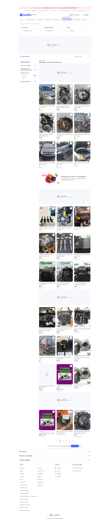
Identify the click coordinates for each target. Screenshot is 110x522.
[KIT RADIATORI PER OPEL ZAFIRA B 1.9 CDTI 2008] (47, 275)
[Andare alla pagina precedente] (56, 440)
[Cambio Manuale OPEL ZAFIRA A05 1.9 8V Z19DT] (65, 126)
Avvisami (76, 446)
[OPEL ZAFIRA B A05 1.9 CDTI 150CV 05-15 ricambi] (82, 126)
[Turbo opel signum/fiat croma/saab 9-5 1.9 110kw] (82, 349)
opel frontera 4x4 (56, 19)
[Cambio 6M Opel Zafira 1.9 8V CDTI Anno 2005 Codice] (65, 423)
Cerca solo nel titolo (26, 65)
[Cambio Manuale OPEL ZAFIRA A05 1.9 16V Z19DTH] (82, 97)
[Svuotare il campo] (41, 30)
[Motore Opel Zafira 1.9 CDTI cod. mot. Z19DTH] (65, 219)
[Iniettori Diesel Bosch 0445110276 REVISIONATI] (47, 377)
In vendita (24, 75)
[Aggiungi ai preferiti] (53, 86)
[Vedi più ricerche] (89, 19)
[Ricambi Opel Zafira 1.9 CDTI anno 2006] (82, 154)
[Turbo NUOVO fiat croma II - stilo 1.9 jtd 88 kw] (65, 377)
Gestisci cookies (23, 485)
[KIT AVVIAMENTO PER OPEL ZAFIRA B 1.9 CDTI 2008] (82, 275)
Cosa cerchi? (24, 27)
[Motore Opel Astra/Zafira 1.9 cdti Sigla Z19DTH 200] (65, 320)
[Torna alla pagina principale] (28, 15)
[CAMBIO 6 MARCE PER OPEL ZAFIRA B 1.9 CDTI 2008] (65, 275)
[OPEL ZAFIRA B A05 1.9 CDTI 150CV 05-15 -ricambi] (65, 154)
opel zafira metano (31, 19)
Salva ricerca (26, 56)
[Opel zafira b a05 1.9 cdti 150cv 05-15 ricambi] (47, 349)
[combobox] (32, 30)
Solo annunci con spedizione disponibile (26, 69)
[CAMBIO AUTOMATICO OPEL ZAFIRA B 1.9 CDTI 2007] (47, 246)
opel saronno (85, 19)
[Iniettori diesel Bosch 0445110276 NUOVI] (47, 219)
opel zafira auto (40, 19)
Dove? (68, 27)
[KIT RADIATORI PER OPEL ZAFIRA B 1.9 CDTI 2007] (82, 246)
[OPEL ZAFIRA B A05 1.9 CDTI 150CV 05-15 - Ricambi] (47, 154)
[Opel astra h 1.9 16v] (82, 377)
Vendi (87, 15)
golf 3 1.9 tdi (48, 19)
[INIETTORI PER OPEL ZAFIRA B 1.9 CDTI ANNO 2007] (65, 246)
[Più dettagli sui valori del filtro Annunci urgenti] (30, 81)
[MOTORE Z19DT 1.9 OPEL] (82, 219)
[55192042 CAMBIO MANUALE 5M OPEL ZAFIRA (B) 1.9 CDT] (82, 423)
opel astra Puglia (77, 19)
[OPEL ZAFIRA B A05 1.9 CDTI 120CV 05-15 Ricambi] (47, 97)
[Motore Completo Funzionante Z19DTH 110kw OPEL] (47, 126)
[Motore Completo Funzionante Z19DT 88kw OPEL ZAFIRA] (65, 97)
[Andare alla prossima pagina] (72, 440)
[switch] (34, 65)
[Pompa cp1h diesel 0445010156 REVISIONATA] (65, 349)
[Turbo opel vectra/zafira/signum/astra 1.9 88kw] (47, 423)
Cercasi (23, 77)
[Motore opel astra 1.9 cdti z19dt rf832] (82, 320)
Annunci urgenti (25, 81)
